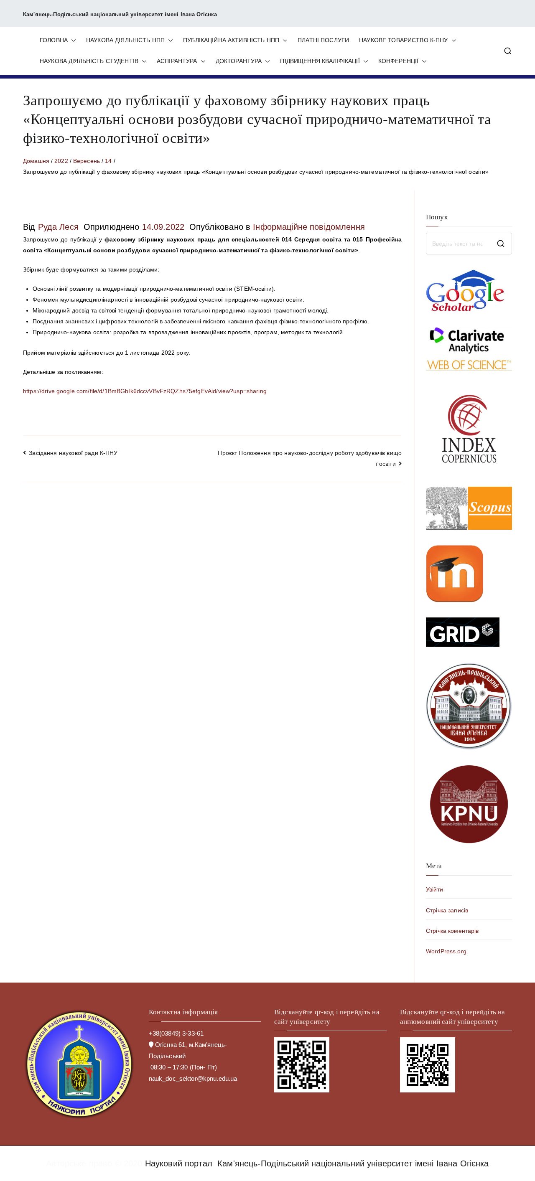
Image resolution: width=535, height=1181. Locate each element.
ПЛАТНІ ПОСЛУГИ (323, 40)
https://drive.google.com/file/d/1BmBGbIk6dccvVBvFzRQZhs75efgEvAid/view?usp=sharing (145, 391)
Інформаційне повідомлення (309, 226)
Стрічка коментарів (452, 930)
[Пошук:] (469, 243)
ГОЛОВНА (54, 40)
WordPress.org (446, 951)
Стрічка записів (447, 910)
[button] (72, 40)
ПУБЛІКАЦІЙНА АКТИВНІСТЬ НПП (231, 40)
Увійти (434, 889)
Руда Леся (58, 226)
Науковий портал (178, 1163)
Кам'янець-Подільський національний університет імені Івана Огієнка (353, 1163)
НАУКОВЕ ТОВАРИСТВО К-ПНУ (403, 40)
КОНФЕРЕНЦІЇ (398, 61)
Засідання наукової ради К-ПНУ (73, 453)
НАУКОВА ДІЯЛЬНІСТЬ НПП (125, 40)
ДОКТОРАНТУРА (239, 61)
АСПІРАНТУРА (177, 61)
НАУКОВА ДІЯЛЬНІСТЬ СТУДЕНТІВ (89, 61)
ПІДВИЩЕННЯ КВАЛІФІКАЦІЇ (319, 61)
